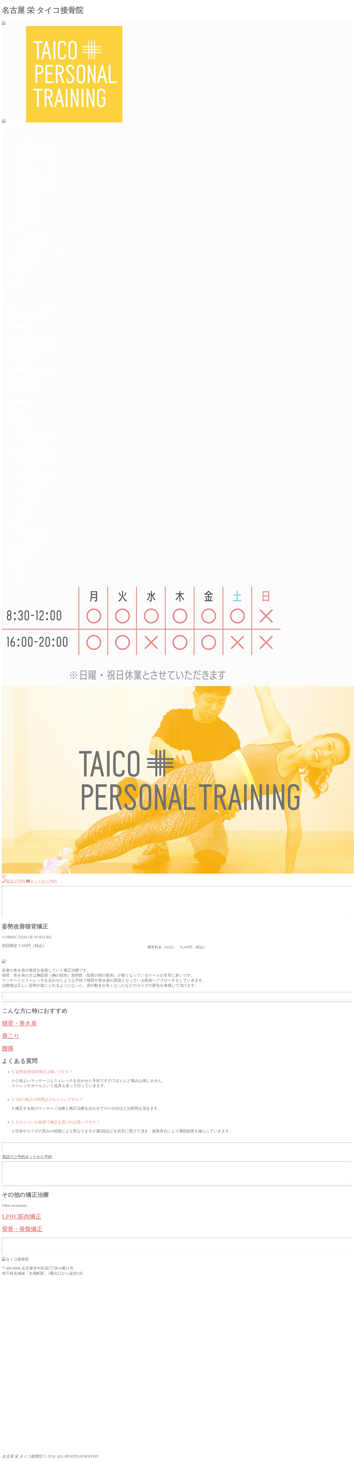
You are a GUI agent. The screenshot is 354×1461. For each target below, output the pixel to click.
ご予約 (17, 271)
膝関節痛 (29, 210)
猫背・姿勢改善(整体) (39, 180)
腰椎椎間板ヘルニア (38, 195)
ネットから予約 (43, 683)
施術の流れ (21, 266)
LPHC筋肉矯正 (34, 236)
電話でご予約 (13, 1157)
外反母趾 (29, 220)
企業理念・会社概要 (38, 145)
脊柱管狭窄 (30, 200)
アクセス (19, 281)
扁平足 (27, 215)
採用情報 (18, 126)
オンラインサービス (29, 286)
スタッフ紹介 (32, 150)
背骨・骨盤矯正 (34, 241)
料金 (15, 226)
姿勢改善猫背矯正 (36, 246)
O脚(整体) (29, 175)
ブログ (17, 276)
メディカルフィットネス (42, 251)
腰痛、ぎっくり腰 (36, 170)
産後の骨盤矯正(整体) (39, 185)
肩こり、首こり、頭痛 (40, 165)
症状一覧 (19, 160)
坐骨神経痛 (30, 205)
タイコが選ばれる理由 (40, 155)
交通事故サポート (27, 261)
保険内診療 (21, 256)
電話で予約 (16, 683)
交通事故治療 (32, 190)
